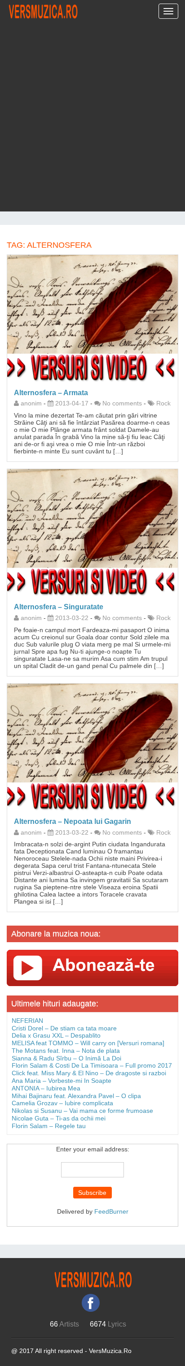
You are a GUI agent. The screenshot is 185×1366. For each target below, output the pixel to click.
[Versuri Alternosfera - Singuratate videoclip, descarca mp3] (92, 532)
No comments (122, 403)
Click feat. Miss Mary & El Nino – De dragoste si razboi (89, 1073)
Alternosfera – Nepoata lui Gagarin (72, 821)
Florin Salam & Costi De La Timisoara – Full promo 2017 (92, 1065)
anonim (31, 403)
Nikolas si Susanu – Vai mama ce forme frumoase (82, 1110)
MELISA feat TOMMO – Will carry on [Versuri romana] (88, 1043)
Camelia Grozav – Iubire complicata (62, 1103)
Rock (163, 403)
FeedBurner (111, 1211)
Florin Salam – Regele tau (49, 1125)
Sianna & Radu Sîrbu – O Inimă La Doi (66, 1058)
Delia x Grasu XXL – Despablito (56, 1035)
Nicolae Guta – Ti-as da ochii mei (59, 1118)
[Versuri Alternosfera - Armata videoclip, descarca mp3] (92, 318)
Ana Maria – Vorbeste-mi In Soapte (61, 1080)
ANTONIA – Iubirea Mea (46, 1088)
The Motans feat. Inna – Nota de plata (66, 1050)
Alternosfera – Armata (51, 392)
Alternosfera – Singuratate (58, 607)
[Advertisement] (92, 119)
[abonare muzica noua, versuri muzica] (92, 967)
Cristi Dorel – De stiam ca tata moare (64, 1028)
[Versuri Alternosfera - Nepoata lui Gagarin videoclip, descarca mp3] (92, 746)
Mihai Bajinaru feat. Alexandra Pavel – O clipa (76, 1095)
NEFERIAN (27, 1020)
